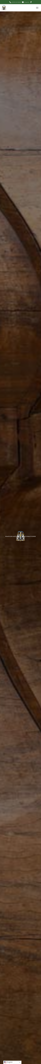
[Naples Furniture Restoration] (5, 7)
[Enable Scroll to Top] (37, 1059)
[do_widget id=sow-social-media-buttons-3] (31, 2)
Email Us (26, 2)
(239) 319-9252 (16, 2)
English (9, 1062)
